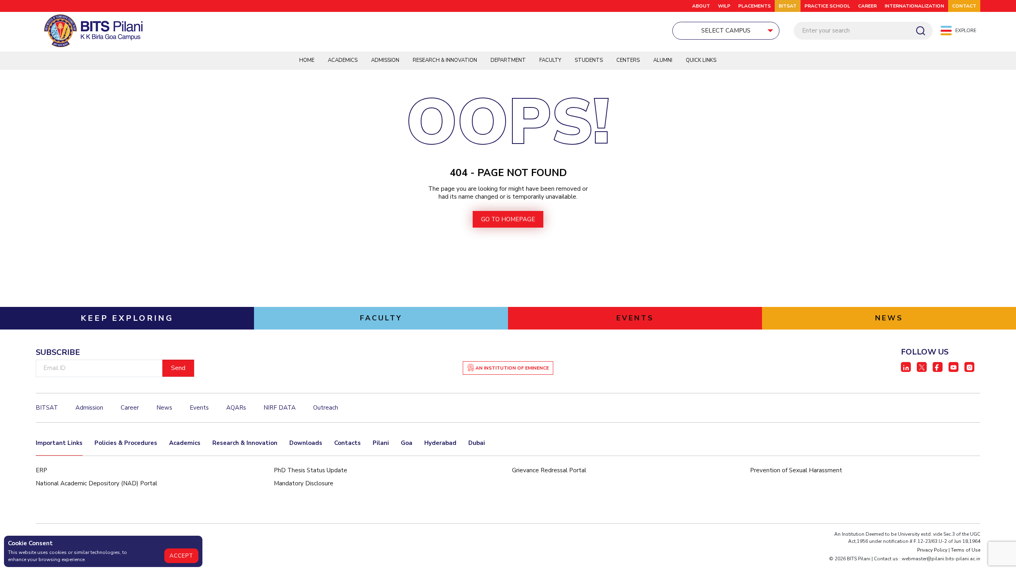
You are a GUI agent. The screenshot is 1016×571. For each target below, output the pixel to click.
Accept (181, 556)
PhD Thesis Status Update (310, 470)
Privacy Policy (932, 550)
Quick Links (701, 60)
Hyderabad (440, 443)
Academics (343, 60)
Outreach (325, 408)
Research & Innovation (445, 60)
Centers (628, 60)
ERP (41, 470)
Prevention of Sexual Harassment (796, 470)
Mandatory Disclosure (303, 483)
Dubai (476, 443)
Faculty (550, 60)
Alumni (662, 60)
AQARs (236, 408)
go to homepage (508, 219)
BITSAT (788, 6)
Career (867, 6)
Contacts (347, 443)
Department (508, 60)
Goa (406, 443)
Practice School (827, 6)
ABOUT (701, 6)
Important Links (59, 443)
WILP (724, 6)
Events (199, 408)
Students (589, 60)
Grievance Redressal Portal (549, 470)
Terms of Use (965, 550)
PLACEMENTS (754, 6)
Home (306, 60)
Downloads (305, 443)
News (164, 408)
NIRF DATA (280, 408)
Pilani (381, 443)
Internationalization (914, 6)
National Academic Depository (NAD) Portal (96, 483)
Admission (385, 60)
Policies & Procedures (125, 443)
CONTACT (964, 6)
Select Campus (725, 30)
